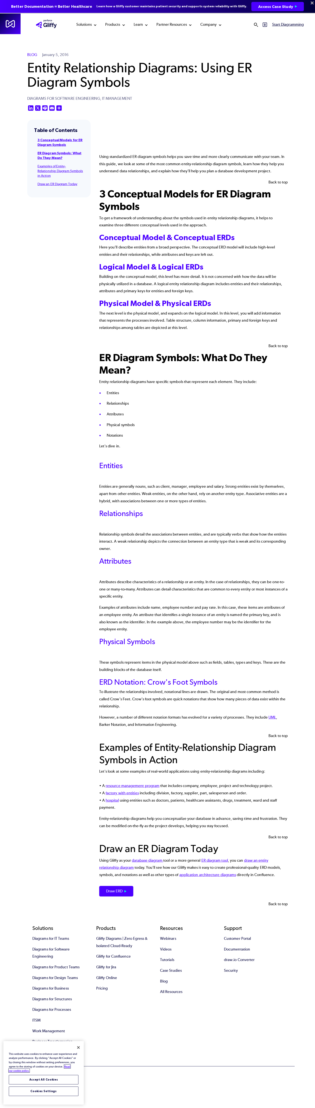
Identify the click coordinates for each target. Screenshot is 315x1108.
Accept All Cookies (43, 1079)
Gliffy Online (106, 977)
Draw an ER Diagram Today (57, 184)
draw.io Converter (239, 959)
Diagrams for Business (50, 988)
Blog (164, 981)
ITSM (36, 1020)
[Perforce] (10, 24)
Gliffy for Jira (106, 967)
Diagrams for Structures (52, 999)
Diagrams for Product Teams (56, 967)
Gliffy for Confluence (113, 956)
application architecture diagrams (207, 874)
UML (272, 717)
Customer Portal (237, 938)
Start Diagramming (288, 24)
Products (112, 24)
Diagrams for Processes (51, 1009)
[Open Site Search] (255, 24)
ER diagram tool (214, 860)
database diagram (147, 860)
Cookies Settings (43, 1091)
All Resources (171, 991)
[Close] (78, 1047)
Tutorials (167, 959)
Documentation (237, 949)
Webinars (168, 938)
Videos (165, 949)
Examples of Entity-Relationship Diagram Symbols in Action (60, 171)
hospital (112, 800)
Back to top (278, 182)
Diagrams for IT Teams (50, 938)
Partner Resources (171, 24)
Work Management (48, 1031)
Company (208, 24)
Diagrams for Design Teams (55, 977)
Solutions (84, 24)
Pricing (102, 988)
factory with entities (122, 793)
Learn (138, 24)
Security (231, 970)
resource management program (132, 785)
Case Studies (171, 970)
